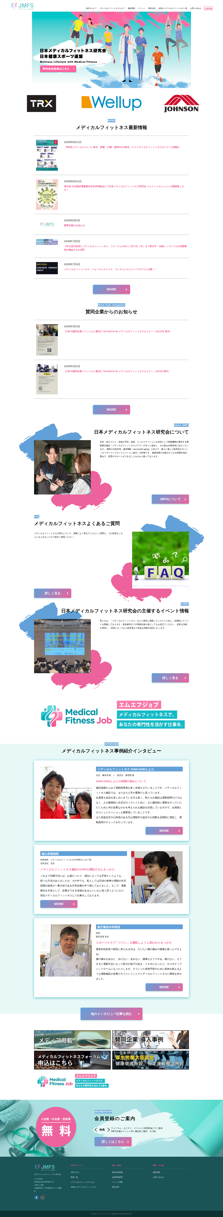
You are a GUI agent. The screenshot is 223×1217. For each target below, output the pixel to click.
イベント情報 (117, 1182)
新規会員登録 (117, 1172)
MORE (111, 289)
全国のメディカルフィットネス (83, 1187)
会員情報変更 (117, 1177)
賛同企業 (151, 8)
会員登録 (208, 9)
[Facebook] (36, 1197)
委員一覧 (74, 1177)
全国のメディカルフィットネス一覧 (172, 8)
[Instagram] (42, 1197)
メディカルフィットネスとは (111, 8)
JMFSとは (90, 8)
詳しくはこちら (113, 1141)
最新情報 (131, 8)
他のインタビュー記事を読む (111, 1014)
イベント (141, 8)
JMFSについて (170, 499)
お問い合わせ (195, 8)
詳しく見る (53, 593)
